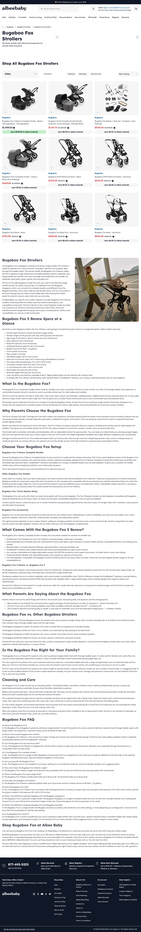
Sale (56, 885)
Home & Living (59, 897)
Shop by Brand (60, 906)
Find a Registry (125, 895)
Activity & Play (59, 902)
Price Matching (81, 895)
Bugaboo (10, 27)
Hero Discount (103, 902)
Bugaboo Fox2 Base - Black (13, 232)
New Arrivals (96, 74)
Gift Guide (58, 914)
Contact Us (80, 904)
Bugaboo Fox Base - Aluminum (108, 232)
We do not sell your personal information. (19, 929)
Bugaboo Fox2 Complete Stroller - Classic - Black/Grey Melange (20, 178)
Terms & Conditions (83, 921)
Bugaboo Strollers (24, 27)
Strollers (57, 889)
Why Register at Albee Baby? (127, 886)
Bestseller (83, 74)
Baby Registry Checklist (128, 900)
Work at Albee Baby (83, 912)
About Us (79, 908)
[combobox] (58, 9)
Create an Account (104, 893)
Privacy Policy (81, 916)
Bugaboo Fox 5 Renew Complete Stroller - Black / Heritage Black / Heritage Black (23, 122)
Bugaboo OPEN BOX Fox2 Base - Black (64, 177)
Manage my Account (105, 889)
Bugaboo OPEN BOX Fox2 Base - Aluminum (113, 177)
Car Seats (58, 893)
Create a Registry (126, 891)
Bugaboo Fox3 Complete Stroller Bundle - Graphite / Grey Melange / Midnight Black (65, 122)
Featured (71, 74)
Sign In (106, 7)
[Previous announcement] (3, 2)
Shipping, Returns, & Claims (83, 886)
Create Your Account (121, 7)
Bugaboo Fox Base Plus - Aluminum (63, 232)
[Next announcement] (138, 2)
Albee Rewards (103, 897)
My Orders (101, 885)
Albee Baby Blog (82, 900)
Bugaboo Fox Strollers (42, 27)
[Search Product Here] (42, 9)
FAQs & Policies (82, 891)
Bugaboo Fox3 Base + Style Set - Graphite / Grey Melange (115, 122)
